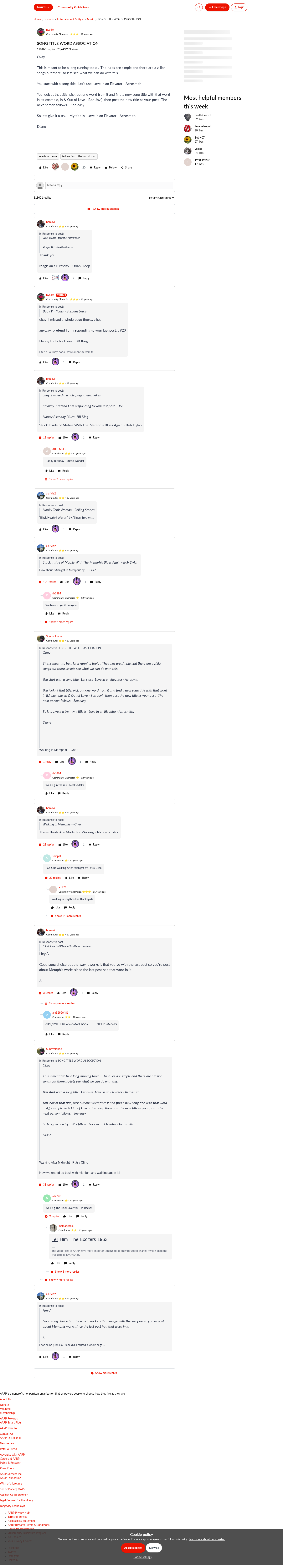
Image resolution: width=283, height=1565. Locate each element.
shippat (56, 856)
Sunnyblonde (54, 636)
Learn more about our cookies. (207, 1539)
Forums (49, 19)
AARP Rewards (9, 1418)
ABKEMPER (59, 449)
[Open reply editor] (104, 185)
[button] (217, 7)
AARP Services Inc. (11, 1474)
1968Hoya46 (202, 160)
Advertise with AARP (12, 1454)
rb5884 (56, 593)
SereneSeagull (203, 126)
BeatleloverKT (203, 115)
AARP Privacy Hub (19, 1513)
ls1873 (62, 887)
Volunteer (5, 1409)
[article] (104, 252)
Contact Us (6, 1434)
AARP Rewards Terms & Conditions (28, 1525)
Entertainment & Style (70, 19)
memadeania (66, 1226)
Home (37, 19)
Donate (4, 1405)
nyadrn (50, 30)
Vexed (198, 149)
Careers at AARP (9, 1459)
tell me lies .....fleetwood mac (79, 156)
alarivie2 (51, 493)
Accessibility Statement (21, 1521)
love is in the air (48, 156)
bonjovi (50, 222)
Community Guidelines (73, 7)
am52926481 (60, 1012)
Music (90, 19)
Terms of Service (17, 1517)
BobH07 (200, 137)
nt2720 (56, 1196)
